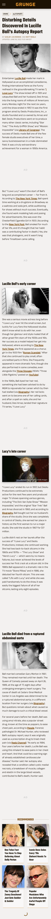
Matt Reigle (31, 37)
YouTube (33, 374)
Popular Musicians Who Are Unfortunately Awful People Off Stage (37, 898)
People (30, 728)
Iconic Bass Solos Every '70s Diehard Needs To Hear (37, 854)
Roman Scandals (31, 352)
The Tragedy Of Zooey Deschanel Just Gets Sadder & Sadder (13, 896)
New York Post (16, 224)
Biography (23, 392)
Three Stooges (24, 371)
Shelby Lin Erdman (13, 37)
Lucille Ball (20, 78)
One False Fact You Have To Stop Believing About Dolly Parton (13, 854)
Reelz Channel (18, 742)
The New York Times (26, 198)
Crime (5, 14)
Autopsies (17, 14)
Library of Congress (29, 130)
